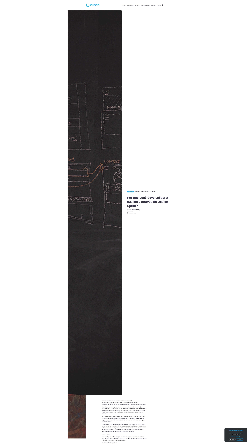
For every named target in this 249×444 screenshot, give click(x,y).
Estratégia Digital (145, 5)
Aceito (240, 439)
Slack (106, 418)
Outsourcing (130, 5)
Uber (103, 418)
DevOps (137, 5)
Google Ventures (106, 412)
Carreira (153, 5)
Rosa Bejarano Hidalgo (134, 209)
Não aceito (232, 439)
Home (124, 5)
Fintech (159, 5)
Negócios (137, 191)
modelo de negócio (145, 191)
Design (153, 191)
